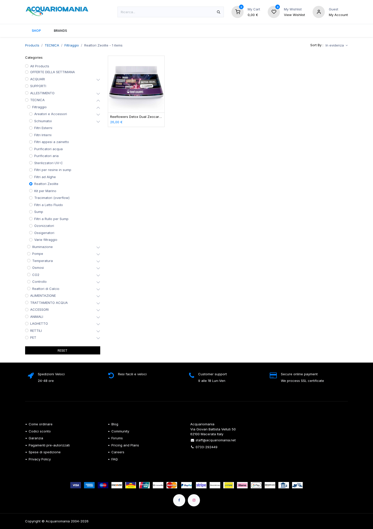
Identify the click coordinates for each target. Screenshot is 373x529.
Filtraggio (71, 45)
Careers (117, 452)
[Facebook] (179, 500)
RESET (62, 350)
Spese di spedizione (45, 452)
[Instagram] (194, 500)
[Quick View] (161, 64)
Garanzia (36, 438)
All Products (39, 66)
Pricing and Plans (125, 445)
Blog (114, 424)
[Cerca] (219, 12)
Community (120, 431)
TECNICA (52, 45)
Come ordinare (41, 424)
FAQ (114, 459)
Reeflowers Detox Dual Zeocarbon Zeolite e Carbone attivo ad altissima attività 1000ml (136, 117)
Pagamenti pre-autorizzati (49, 445)
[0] (237, 11)
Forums (117, 438)
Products (32, 45)
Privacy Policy (40, 459)
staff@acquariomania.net (216, 440)
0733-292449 (206, 447)
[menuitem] (36, 30)
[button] (336, 45)
